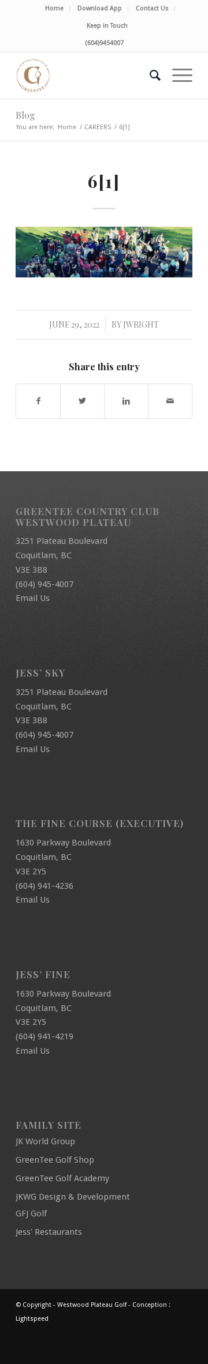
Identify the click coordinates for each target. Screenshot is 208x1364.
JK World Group (45, 1141)
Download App (99, 8)
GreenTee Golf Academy (62, 1178)
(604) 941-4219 (44, 1036)
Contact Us (152, 8)
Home (54, 8)
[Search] (149, 75)
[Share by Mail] (170, 401)
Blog (25, 115)
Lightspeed (32, 1318)
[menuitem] (54, 9)
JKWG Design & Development (73, 1197)
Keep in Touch (107, 25)
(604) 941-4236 (44, 886)
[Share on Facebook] (38, 401)
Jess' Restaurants (49, 1232)
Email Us (33, 598)
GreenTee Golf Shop (55, 1160)
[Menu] (176, 75)
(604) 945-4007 (44, 584)
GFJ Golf (31, 1213)
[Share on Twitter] (82, 401)
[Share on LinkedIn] (126, 401)
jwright (141, 324)
